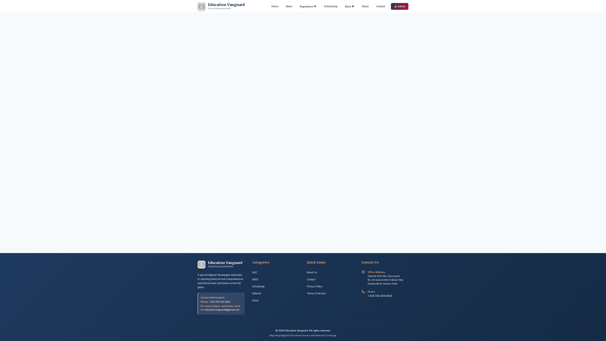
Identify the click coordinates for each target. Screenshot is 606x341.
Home (274, 6)
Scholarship (331, 6)
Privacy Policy (315, 286)
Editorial (256, 293)
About (365, 6)
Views (255, 300)
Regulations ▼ (308, 6)
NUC (254, 272)
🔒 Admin (399, 6)
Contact (380, 6)
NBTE (255, 279)
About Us (312, 272)
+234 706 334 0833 (380, 295)
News (289, 6)
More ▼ (349, 6)
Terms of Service (316, 293)
